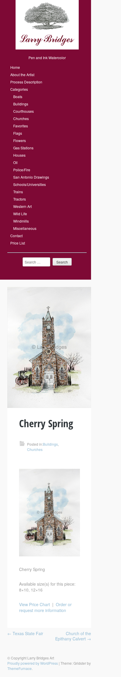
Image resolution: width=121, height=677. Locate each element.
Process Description (26, 81)
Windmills (21, 220)
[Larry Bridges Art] (47, 47)
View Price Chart (34, 604)
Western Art (22, 206)
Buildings (20, 103)
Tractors (19, 198)
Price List (17, 242)
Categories (19, 89)
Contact (16, 235)
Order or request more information (45, 607)
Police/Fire (21, 169)
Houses (19, 155)
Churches (21, 118)
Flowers (19, 140)
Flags (17, 133)
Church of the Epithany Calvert (73, 636)
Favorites (20, 125)
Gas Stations (23, 147)
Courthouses (23, 111)
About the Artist (22, 74)
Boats (17, 96)
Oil (15, 162)
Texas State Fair (25, 633)
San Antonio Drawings (31, 177)
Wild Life (20, 213)
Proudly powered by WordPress (32, 663)
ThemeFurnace (19, 668)
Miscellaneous (24, 228)
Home (15, 67)
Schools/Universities (29, 184)
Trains (18, 191)
